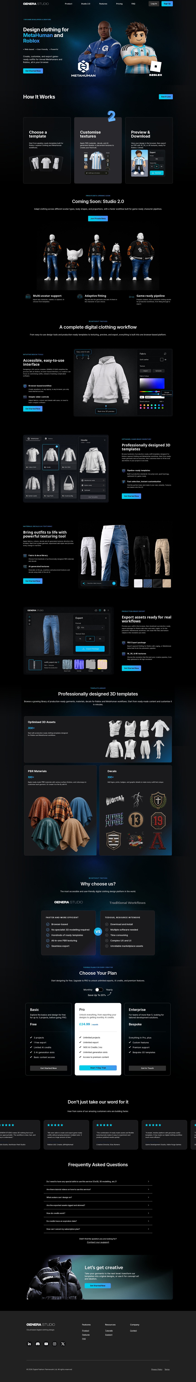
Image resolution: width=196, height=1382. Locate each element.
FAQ (133, 4)
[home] (37, 3)
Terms (167, 1369)
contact (133, 1330)
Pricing (119, 4)
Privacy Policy (156, 1369)
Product (68, 4)
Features (103, 4)
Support (108, 1335)
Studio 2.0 (85, 4)
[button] (98, 1181)
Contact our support (98, 1242)
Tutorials (109, 1330)
